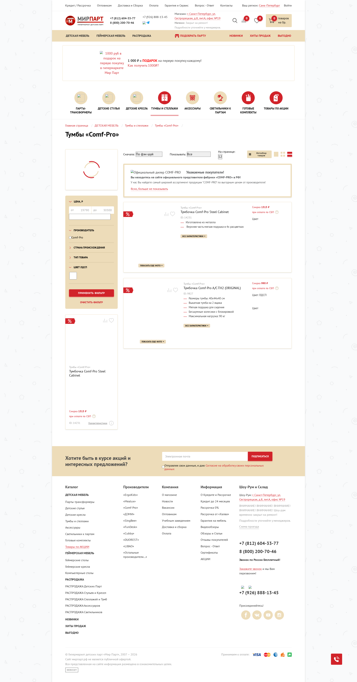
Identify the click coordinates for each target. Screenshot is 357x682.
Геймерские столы (77, 560)
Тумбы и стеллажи (77, 521)
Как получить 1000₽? (143, 65)
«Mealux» (129, 501)
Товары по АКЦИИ (77, 547)
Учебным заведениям (176, 520)
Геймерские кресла (77, 566)
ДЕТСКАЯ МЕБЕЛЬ (77, 495)
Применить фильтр (91, 293)
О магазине (169, 495)
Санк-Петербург (269, 5)
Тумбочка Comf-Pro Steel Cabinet (87, 373)
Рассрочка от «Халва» (215, 514)
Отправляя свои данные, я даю (214, 467)
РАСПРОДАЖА (74, 579)
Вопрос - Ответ (204, 5)
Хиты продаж (75, 626)
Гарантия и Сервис (177, 5)
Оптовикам (104, 5)
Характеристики (97, 423)
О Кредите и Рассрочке (216, 495)
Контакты (226, 5)
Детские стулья (75, 508)
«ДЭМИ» (128, 514)
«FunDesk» (130, 527)
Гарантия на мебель (213, 520)
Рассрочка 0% (210, 507)
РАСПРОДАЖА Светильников (83, 612)
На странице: (226, 151)
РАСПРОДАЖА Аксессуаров (82, 605)
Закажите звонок (250, 569)
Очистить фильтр (91, 302)
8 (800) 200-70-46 (122, 23)
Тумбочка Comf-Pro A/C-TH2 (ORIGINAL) (212, 288)
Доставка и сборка (174, 527)
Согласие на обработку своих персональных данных (214, 467)
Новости (167, 501)
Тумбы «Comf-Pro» (79, 367)
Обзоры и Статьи (211, 533)
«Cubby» (128, 533)
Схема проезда (249, 526)
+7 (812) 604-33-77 (122, 18)
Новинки (72, 619)
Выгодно (72, 633)
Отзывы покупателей (214, 540)
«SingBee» (130, 520)
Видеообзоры (210, 527)
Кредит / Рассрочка (78, 5)
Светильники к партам (79, 534)
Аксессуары (72, 527)
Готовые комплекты (78, 540)
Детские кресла (75, 514)
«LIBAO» (128, 546)
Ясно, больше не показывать (149, 189)
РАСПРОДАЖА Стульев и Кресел (85, 593)
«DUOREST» (131, 540)
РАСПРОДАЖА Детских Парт (83, 586)
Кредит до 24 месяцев (215, 501)
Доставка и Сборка (130, 5)
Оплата (153, 5)
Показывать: (178, 154)
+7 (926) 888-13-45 (155, 17)
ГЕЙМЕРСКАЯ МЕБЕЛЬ (79, 553)
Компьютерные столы (79, 573)
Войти (288, 5)
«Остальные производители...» (135, 555)
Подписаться (260, 456)
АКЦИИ (205, 559)
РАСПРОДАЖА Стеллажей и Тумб (86, 599)
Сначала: (129, 154)
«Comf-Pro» (130, 507)
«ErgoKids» (130, 495)
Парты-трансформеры (79, 502)
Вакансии (168, 507)
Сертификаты (209, 552)
